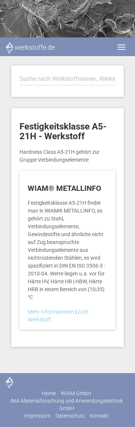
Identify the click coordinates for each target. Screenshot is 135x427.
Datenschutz (70, 416)
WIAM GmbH (76, 393)
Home (49, 393)
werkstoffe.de (35, 47)
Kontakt (99, 416)
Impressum (37, 416)
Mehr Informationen (51, 312)
